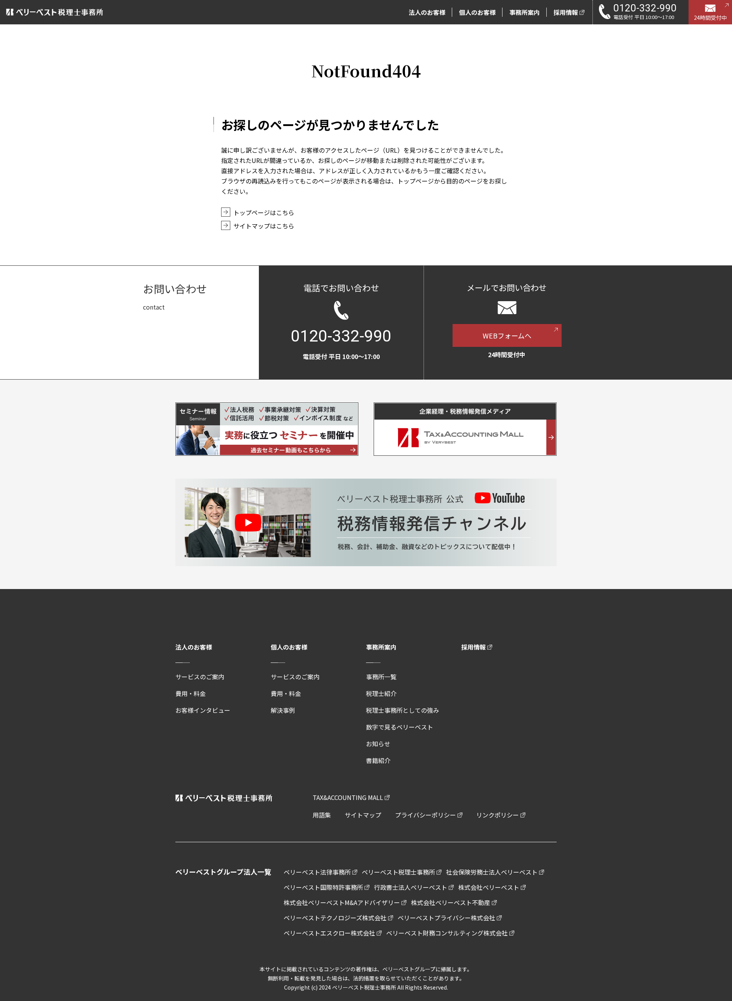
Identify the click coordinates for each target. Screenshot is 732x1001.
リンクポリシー (497, 814)
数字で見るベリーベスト (399, 726)
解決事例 (283, 710)
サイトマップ (363, 814)
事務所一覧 (381, 676)
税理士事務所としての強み (402, 710)
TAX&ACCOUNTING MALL (348, 797)
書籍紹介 (378, 760)
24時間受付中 (710, 17)
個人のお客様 (289, 646)
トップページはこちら (263, 212)
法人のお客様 (193, 646)
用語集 (322, 814)
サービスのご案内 (199, 676)
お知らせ (378, 743)
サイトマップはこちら (263, 225)
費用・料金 (190, 693)
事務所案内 (381, 646)
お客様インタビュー (202, 710)
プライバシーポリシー (425, 814)
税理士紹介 (381, 693)
